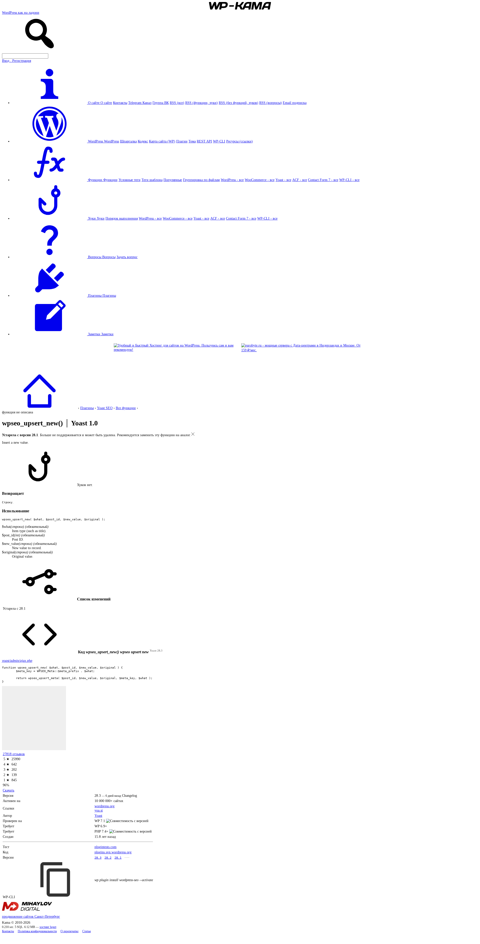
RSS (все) (177, 103)
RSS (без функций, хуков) (238, 103)
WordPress (111, 141)
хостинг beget (48, 927)
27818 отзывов (14, 754)
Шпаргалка (128, 141)
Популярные (173, 180)
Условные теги (129, 180)
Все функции (126, 408)
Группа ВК (160, 103)
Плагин (182, 141)
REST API (204, 141)
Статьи (86, 931)
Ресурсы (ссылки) (239, 141)
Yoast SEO (104, 408)
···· (127, 857)
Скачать (8, 790)
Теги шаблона (152, 180)
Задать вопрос (127, 257)
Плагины (109, 295)
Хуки (100, 218)
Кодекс (143, 141)
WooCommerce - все (259, 180)
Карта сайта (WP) (162, 141)
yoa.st (98, 810)
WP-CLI (219, 141)
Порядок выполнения (122, 218)
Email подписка (294, 103)
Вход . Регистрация (16, 61)
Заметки (107, 334)
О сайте (106, 103)
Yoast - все (283, 180)
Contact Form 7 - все (323, 180)
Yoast (98, 816)
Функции (110, 180)
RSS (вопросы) (270, 103)
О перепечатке (69, 931)
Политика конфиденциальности (37, 931)
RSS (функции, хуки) (201, 103)
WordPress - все (232, 180)
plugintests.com (105, 847)
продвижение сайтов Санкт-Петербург (31, 916)
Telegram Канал (140, 103)
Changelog (129, 796)
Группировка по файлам (201, 180)
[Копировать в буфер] (56, 879)
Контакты (120, 103)
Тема (192, 141)
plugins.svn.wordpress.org (113, 852)
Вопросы (109, 257)
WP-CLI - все (349, 180)
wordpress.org (104, 806)
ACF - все (299, 180)
